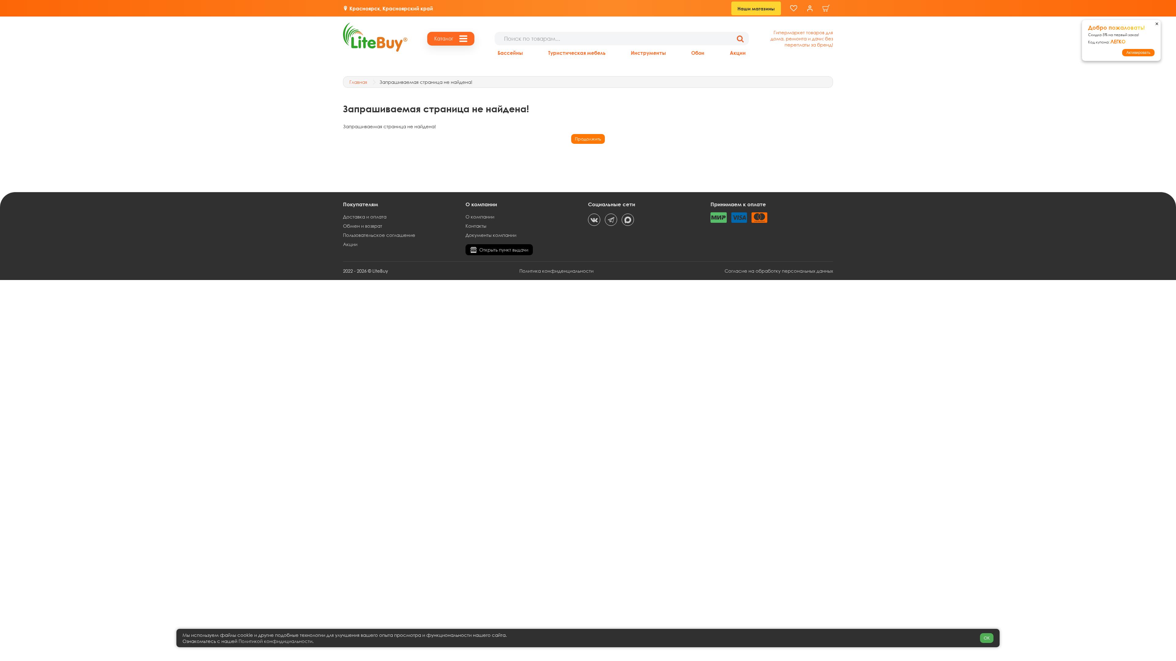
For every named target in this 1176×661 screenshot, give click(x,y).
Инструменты (648, 53)
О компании (480, 217)
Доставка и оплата (364, 217)
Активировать (1138, 52)
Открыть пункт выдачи (503, 250)
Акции (738, 53)
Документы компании (491, 235)
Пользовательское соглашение (379, 235)
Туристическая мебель (576, 53)
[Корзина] (826, 8)
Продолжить (588, 139)
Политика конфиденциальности (556, 271)
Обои (697, 53)
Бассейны (510, 53)
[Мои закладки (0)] (793, 8)
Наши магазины (756, 8)
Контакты (476, 226)
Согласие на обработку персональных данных (779, 271)
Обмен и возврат (362, 226)
